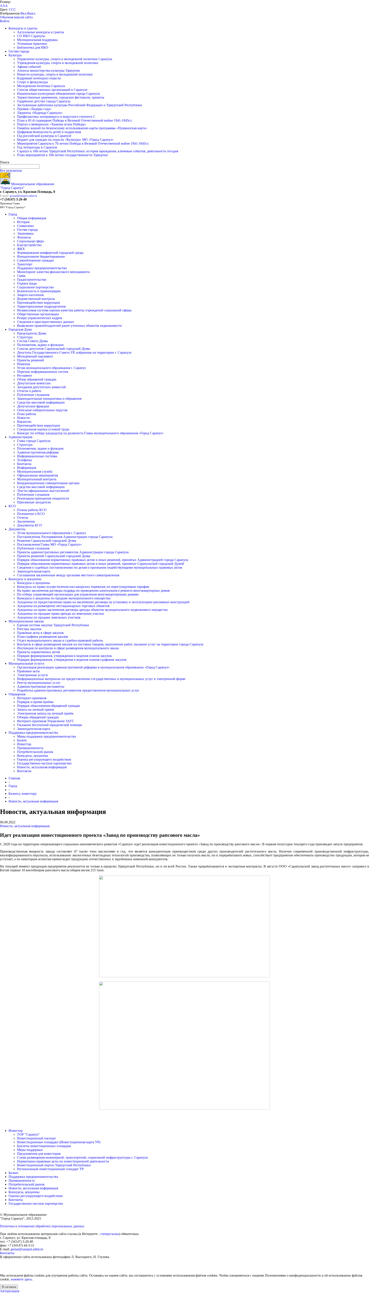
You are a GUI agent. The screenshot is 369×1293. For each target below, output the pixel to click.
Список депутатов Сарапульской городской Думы (53, 348)
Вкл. (23, 13)
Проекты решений (30, 360)
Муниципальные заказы (26, 621)
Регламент (24, 375)
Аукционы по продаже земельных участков (49, 617)
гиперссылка (109, 1234)
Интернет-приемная (31, 698)
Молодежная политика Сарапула (41, 86)
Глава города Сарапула (33, 441)
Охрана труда (27, 283)
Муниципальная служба (34, 471)
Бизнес (22, 740)
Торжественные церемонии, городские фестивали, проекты (60, 97)
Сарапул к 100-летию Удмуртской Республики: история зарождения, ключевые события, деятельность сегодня (97, 151)
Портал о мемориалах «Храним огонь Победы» (51, 124)
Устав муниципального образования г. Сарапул (51, 368)
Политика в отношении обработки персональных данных (42, 1226)
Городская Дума (20, 329)
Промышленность (30, 748)
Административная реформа (38, 452)
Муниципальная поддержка (37, 40)
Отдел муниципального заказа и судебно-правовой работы (60, 640)
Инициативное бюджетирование (41, 256)
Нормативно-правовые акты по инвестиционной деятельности (63, 1161)
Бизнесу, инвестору (23, 793)
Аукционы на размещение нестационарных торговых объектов (63, 606)
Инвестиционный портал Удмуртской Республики (54, 1165)
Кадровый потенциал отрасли (39, 78)
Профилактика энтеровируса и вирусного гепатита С (56, 116)
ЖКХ (21, 249)
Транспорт (24, 264)
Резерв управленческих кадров (39, 318)
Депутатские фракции (33, 406)
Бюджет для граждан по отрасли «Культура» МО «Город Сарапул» (65, 139)
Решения (23, 364)
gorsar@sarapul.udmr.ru (23, 195)
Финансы (24, 237)
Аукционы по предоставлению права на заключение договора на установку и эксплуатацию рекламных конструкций (103, 602)
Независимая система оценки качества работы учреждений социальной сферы (74, 310)
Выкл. (31, 13)
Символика (25, 226)
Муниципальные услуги (26, 663)
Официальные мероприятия (37, 475)
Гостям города (19, 51)
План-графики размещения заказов (42, 636)
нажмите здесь (21, 1279)
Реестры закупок (29, 629)
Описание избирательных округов (42, 410)
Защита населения (30, 295)
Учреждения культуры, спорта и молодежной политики (57, 63)
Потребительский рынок (35, 752)
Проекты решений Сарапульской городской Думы (53, 556)
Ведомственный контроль (36, 299)
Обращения (17, 694)
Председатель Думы (31, 333)
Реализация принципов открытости (43, 498)
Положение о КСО (31, 514)
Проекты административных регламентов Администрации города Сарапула (73, 552)
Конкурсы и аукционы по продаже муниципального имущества (63, 598)
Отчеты (22, 517)
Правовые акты (28, 671)
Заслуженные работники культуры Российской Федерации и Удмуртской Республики (79, 105)
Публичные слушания (33, 395)
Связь (21, 275)
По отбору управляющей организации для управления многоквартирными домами (78, 594)
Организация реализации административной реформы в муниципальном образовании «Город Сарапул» (93, 667)
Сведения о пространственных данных (45, 322)
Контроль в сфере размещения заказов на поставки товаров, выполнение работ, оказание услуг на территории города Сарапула (110, 644)
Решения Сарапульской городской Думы (46, 540)
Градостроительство (31, 279)
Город (13, 214)
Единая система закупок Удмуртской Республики (53, 625)
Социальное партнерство (35, 287)
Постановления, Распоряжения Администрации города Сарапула (65, 537)
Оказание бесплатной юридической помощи (49, 725)
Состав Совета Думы (32, 341)
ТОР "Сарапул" (28, 1134)
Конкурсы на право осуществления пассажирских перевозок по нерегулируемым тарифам (83, 586)
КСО (12, 506)
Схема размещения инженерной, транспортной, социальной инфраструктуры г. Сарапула (82, 1157)
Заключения (26, 521)
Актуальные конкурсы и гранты (40, 32)
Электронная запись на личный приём (45, 713)
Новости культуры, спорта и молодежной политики (55, 74)
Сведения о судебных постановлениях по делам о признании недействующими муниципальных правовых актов (99, 567)
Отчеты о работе (29, 391)
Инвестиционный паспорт (36, 1138)
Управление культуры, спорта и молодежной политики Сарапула (64, 59)
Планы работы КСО (32, 510)
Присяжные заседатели (34, 502)
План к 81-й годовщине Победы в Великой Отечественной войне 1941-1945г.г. (74, 120)
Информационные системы (37, 456)
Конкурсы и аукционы (25, 579)
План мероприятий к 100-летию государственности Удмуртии (62, 155)
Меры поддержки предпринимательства (46, 736)
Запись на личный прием (35, 709)
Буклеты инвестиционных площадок (44, 1146)
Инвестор (24, 744)
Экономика (25, 233)
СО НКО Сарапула (31, 36)
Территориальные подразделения (41, 306)
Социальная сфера (30, 241)
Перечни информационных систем (42, 371)
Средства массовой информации (41, 402)
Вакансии (24, 421)
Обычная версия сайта (16, 17)
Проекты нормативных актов (38, 652)
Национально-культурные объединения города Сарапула (58, 93)
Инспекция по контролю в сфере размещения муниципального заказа (68, 648)
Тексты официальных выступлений (43, 491)
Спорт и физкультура (32, 82)
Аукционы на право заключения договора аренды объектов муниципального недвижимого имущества (92, 610)
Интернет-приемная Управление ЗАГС (45, 721)
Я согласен (9, 1287)
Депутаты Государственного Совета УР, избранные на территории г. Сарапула (74, 352)
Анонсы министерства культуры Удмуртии (48, 70)
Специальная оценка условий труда (43, 429)
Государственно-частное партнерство (44, 763)
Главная (14, 778)
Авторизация (9, 1291)
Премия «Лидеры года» (34, 109)
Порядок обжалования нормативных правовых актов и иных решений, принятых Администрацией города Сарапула (102, 560)
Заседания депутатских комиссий (41, 387)
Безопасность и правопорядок (39, 291)
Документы (17, 529)
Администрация (20, 437)
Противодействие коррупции (38, 302)
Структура (24, 337)
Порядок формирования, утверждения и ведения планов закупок (64, 656)
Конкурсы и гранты (23, 28)
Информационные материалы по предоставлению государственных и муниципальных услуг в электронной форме (101, 679)
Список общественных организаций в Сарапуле (52, 90)
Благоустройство (29, 245)
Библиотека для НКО (32, 47)
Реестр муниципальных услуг (39, 682)
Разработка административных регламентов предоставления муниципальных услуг (78, 690)
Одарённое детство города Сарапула (43, 101)
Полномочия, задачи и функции (40, 345)
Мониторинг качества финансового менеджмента (53, 272)
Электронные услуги (32, 675)
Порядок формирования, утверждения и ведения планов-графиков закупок (72, 659)
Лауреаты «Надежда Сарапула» (40, 113)
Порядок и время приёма (35, 702)
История (23, 222)
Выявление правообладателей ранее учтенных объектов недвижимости (69, 325)
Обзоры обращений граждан (38, 717)
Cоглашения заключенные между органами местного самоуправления (68, 575)
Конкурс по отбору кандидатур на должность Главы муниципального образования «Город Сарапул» (90, 433)
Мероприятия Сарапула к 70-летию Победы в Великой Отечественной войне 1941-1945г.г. (83, 143)
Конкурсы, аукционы (32, 755)
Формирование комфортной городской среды (50, 252)
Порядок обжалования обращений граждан (48, 706)
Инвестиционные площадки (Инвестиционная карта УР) (58, 1142)
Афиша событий (29, 66)
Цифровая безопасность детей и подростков (49, 132)
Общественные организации (38, 314)
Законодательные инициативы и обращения (49, 398)
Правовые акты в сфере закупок (40, 633)
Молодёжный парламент (35, 356)
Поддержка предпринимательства (42, 268)
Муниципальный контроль (36, 479)
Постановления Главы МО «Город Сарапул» (49, 544)
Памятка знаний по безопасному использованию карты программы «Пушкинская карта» (82, 128)
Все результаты (11, 170)
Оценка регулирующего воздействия (44, 759)
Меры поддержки (30, 1150)
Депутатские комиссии (34, 383)
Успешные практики (32, 43)
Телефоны (24, 460)
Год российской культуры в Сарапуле (44, 136)
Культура (15, 55)
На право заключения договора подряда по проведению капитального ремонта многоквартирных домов (93, 590)
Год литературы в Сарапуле (37, 147)
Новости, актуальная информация (42, 767)
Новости (23, 418)
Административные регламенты (40, 686)
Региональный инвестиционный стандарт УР (50, 1169)
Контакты (24, 464)
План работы (26, 414)
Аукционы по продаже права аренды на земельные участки (60, 613)
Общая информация (31, 218)
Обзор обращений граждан (36, 379)
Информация (26, 467)
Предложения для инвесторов (39, 1153)
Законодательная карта (33, 571)
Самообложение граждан (35, 260)
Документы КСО (29, 525)
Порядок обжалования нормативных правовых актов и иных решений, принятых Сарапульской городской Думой (100, 563)
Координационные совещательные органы (48, 483)
